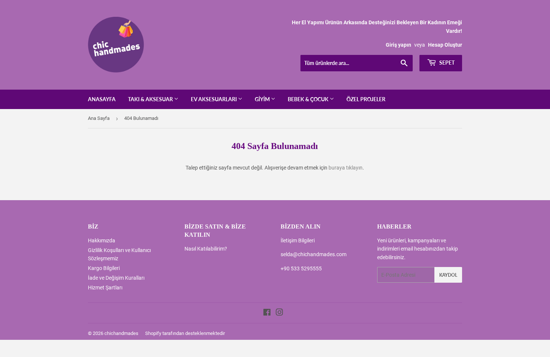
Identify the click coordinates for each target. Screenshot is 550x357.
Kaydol (448, 275)
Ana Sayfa (99, 118)
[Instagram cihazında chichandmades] (279, 313)
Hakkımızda (101, 240)
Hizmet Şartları (105, 288)
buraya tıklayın (346, 168)
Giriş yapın (398, 45)
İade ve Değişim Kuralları (116, 278)
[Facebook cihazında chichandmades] (267, 313)
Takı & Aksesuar (151, 99)
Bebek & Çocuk (309, 99)
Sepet (446, 62)
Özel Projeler (365, 99)
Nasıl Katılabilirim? (205, 249)
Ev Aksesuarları (214, 99)
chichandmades (121, 333)
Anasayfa (102, 99)
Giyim (263, 99)
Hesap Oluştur (445, 45)
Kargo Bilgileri (104, 268)
